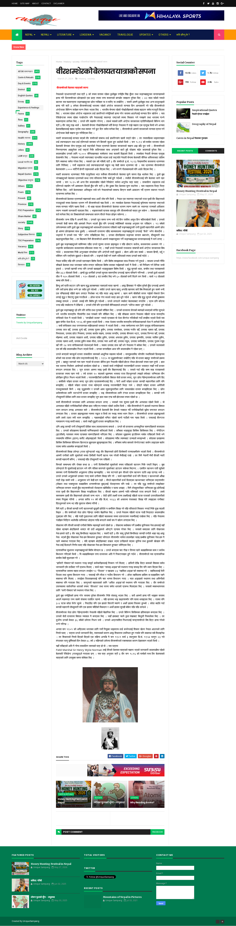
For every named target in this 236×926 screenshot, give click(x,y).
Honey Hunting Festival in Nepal (72, 800)
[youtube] (213, 3)
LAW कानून (22, 156)
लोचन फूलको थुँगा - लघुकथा (109, 802)
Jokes (21, 150)
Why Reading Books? (142, 802)
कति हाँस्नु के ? (183, 34)
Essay (21, 101)
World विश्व (22, 252)
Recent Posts (185, 151)
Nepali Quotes (25, 174)
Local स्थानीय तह (25, 162)
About (35, 3)
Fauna (21, 113)
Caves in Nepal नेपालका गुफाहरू (191, 138)
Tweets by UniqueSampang (29, 322)
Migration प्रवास (25, 168)
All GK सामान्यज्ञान (25, 71)
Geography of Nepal (204, 124)
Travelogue (125, 34)
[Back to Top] (222, 922)
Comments (211, 151)
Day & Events (24, 83)
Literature (64, 34)
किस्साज (21, 264)
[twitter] (208, 3)
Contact (46, 3)
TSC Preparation (26, 240)
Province (22, 204)
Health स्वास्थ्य (24, 138)
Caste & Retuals (26, 77)
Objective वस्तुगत (25, 180)
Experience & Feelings (28, 107)
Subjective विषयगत (26, 234)
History (21, 144)
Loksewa (86, 34)
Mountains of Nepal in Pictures (122, 897)
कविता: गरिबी (181, 230)
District (21, 89)
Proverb (21, 198)
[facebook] (204, 3)
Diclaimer (59, 3)
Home (15, 3)
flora (20, 120)
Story (20, 228)
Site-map (24, 3)
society (21, 222)
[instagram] (218, 3)
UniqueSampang (31, 921)
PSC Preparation (26, 210)
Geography (23, 132)
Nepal (29, 34)
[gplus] (222, 3)
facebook (157, 832)
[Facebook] (218, 922)
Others (163, 34)
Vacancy (105, 34)
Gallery (21, 126)
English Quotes (25, 95)
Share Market (24, 216)
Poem (21, 192)
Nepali (45, 34)
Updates (145, 34)
